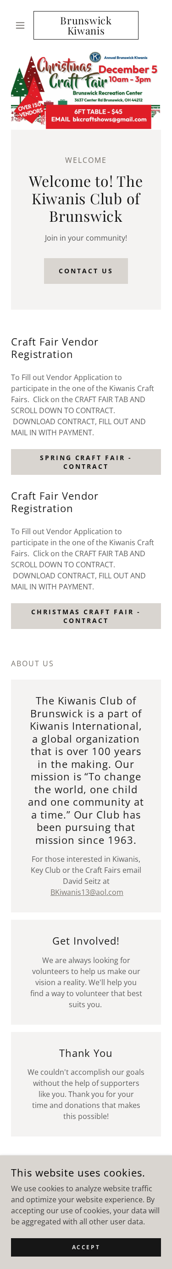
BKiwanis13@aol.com (86, 892)
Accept (86, 1247)
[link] (86, 25)
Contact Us (86, 270)
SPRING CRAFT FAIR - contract (86, 462)
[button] (22, 25)
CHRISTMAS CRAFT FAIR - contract (86, 616)
